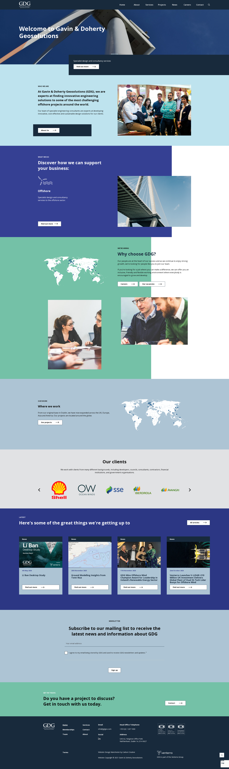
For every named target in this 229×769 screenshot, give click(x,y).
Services (149, 4)
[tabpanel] (114, 32)
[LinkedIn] (99, 739)
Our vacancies (148, 284)
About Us (45, 130)
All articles (194, 522)
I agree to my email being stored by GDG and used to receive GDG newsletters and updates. (107, 652)
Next (189, 490)
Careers (187, 4)
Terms (65, 752)
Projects (162, 4)
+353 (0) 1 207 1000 (127, 729)
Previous (40, 490)
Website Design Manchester (109, 752)
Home (122, 4)
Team (65, 734)
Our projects (46, 422)
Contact (200, 4)
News (174, 4)
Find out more (82, 66)
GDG (49, 726)
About (137, 4)
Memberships (68, 729)
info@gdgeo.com (104, 729)
